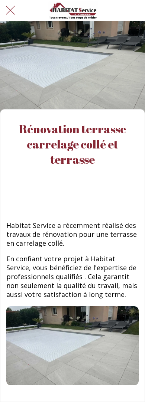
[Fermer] (10, 10)
